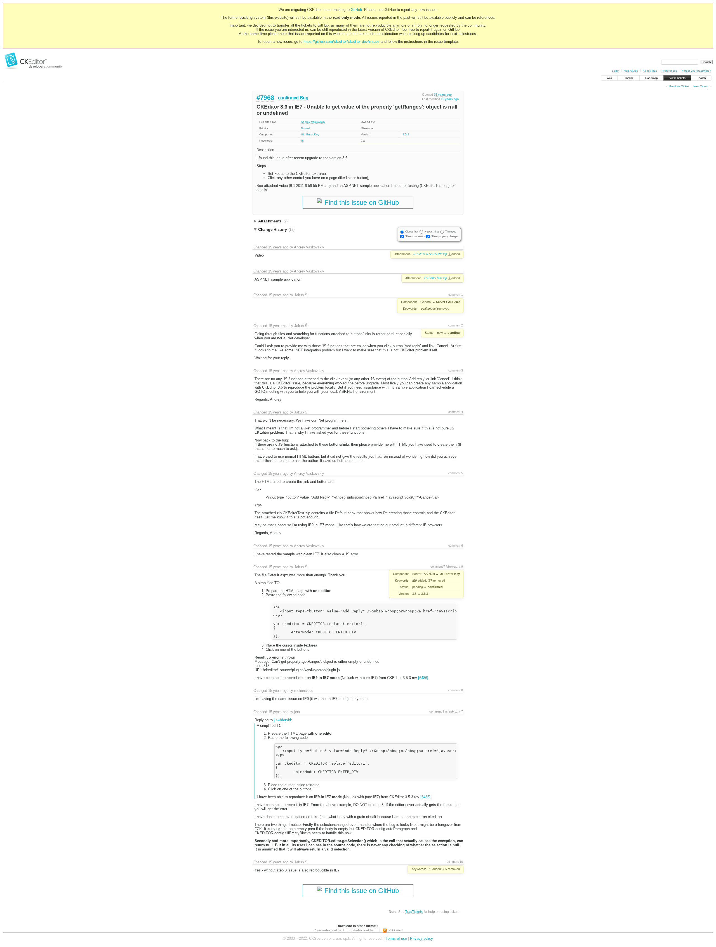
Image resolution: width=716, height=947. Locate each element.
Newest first (432, 231)
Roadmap (651, 77)
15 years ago (443, 94)
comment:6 (455, 545)
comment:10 (455, 861)
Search (701, 77)
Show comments (415, 236)
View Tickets (677, 77)
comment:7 (437, 566)
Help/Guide (631, 70)
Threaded (450, 231)
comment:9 (436, 711)
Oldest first (411, 231)
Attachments (273, 221)
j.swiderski (282, 720)
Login (615, 70)
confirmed (288, 97)
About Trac (650, 70)
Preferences (669, 70)
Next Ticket (700, 86)
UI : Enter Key (310, 134)
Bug (304, 97)
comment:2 (455, 325)
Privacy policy (421, 938)
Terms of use (396, 938)
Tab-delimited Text (363, 930)
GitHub (356, 10)
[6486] (423, 678)
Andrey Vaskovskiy (313, 121)
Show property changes (445, 236)
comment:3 (455, 370)
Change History (276, 229)
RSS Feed (395, 930)
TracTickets (414, 911)
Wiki (609, 77)
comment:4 (455, 411)
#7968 (265, 97)
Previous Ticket (679, 86)
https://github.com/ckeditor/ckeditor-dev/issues (341, 41)
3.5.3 (405, 134)
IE (302, 140)
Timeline (628, 77)
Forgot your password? (696, 70)
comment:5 (455, 473)
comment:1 (455, 294)
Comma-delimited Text (329, 930)
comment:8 (455, 690)
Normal (305, 128)
